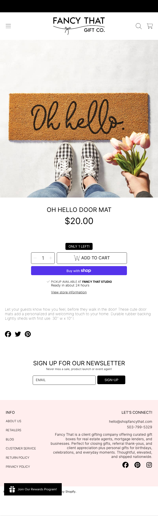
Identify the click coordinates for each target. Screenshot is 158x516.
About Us (13, 421)
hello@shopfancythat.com (130, 421)
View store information (69, 292)
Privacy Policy (18, 467)
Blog (10, 439)
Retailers (13, 430)
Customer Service (21, 448)
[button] (8, 26)
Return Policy (17, 458)
